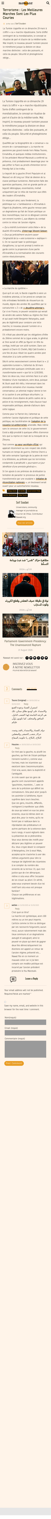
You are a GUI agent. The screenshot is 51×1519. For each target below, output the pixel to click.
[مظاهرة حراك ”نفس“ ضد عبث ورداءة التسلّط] (25, 544)
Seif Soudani (20, 24)
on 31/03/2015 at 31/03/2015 (28, 905)
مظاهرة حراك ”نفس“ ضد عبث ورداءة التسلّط (29, 562)
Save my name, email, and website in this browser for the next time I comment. (23, 1008)
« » (33, 308)
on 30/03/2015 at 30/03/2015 (30, 745)
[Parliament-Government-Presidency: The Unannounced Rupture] (25, 625)
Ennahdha (22, 491)
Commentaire (15, 1039)
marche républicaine (9, 495)
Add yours (32, 689)
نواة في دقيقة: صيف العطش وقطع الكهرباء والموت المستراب (26, 602)
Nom (10, 1018)
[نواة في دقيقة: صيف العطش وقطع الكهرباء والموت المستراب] (25, 585)
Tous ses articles (25, 523)
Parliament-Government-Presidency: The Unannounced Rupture (25, 643)
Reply (26, 704)
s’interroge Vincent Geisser (34, 231)
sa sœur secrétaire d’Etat (27, 445)
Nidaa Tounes (22, 495)
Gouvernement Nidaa (34, 491)
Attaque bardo (12, 491)
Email (11, 1028)
